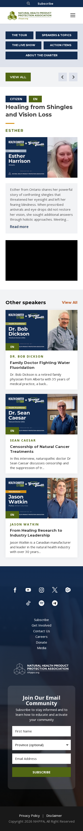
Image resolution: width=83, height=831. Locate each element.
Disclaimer (54, 815)
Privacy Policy (29, 815)
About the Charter (42, 55)
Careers (41, 636)
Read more (19, 226)
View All (18, 77)
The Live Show (23, 45)
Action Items (60, 45)
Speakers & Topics (56, 35)
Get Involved (41, 625)
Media (41, 648)
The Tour (19, 35)
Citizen (16, 99)
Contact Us (41, 631)
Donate (41, 642)
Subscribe (45, 3)
